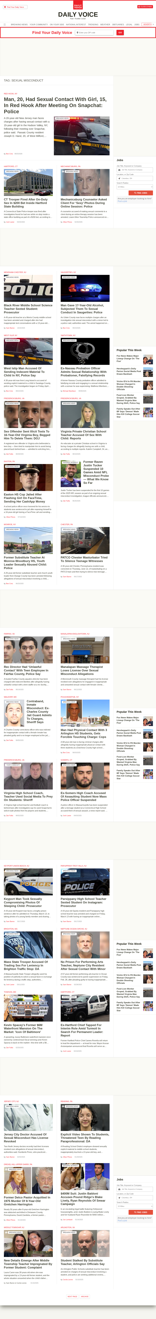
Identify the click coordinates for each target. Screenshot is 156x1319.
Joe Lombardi (67, 1220)
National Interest (76, 25)
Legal (129, 25)
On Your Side (57, 25)
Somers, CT (66, 760)
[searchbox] (17, 7)
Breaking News (19, 25)
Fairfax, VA (9, 634)
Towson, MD (10, 992)
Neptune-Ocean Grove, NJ (74, 929)
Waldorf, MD (10, 697)
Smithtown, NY (68, 335)
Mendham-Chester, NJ (15, 272)
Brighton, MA (10, 929)
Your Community (39, 25)
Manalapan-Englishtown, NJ (75, 634)
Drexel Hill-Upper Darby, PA (18, 1164)
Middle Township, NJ (14, 1227)
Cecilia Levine (68, 1280)
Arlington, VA (68, 1227)
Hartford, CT (11, 166)
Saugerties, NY (68, 272)
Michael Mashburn (69, 391)
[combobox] (15, 7)
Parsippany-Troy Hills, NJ (74, 866)
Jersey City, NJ (11, 1101)
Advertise (148, 24)
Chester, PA (67, 524)
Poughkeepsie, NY (70, 697)
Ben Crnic (9, 154)
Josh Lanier (10, 222)
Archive (84, 1297)
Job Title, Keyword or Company (129, 166)
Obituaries (118, 25)
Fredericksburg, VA (14, 398)
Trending (93, 25)
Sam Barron (10, 328)
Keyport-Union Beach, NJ (16, 866)
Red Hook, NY (10, 94)
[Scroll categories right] (153, 24)
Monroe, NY (10, 524)
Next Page (72, 1297)
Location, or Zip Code (125, 174)
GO (120, 32)
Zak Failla (9, 454)
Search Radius (122, 183)
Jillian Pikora (67, 222)
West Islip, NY (10, 335)
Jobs (136, 25)
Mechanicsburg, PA (70, 166)
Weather (105, 25)
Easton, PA (9, 461)
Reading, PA (66, 1101)
